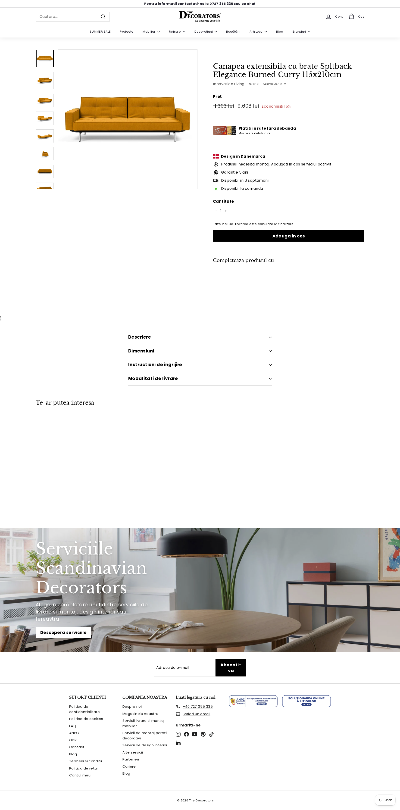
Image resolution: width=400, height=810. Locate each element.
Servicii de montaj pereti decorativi (144, 735)
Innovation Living (228, 84)
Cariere (129, 766)
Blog (279, 31)
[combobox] (73, 17)
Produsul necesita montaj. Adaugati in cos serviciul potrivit (276, 164)
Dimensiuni (141, 351)
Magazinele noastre (140, 713)
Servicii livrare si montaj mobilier (143, 723)
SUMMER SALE (100, 31)
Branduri (300, 31)
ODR (73, 740)
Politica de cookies (86, 718)
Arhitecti (256, 31)
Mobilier (149, 31)
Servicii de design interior (145, 745)
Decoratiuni (204, 31)
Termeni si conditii (85, 761)
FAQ (72, 725)
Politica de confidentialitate (84, 709)
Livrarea (241, 224)
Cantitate (223, 201)
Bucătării (233, 31)
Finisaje (175, 31)
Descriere (139, 337)
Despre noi (132, 706)
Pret (217, 96)
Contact (77, 747)
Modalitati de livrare (153, 378)
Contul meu (80, 775)
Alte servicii (132, 752)
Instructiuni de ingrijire (155, 364)
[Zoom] (127, 119)
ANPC (74, 732)
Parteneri (130, 759)
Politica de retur (83, 768)
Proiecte (126, 31)
